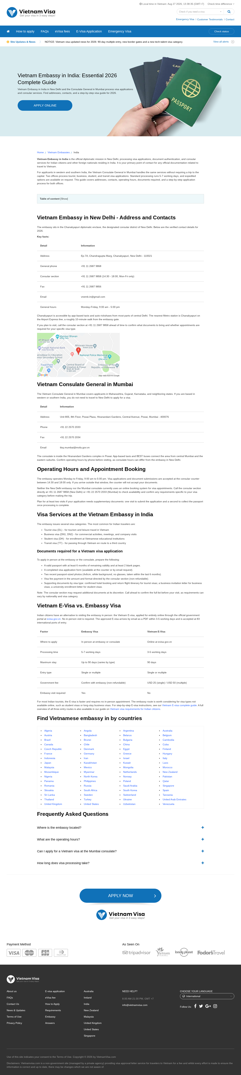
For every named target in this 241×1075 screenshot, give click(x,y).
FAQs (45, 31)
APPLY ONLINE (45, 105)
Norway (127, 776)
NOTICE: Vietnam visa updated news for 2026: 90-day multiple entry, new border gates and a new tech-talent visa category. (114, 41)
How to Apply (52, 1004)
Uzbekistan (129, 804)
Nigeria (48, 776)
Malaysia (49, 767)
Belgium (167, 735)
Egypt (126, 749)
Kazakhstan (90, 762)
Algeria (48, 730)
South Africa (90, 790)
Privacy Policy (14, 1023)
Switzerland (129, 794)
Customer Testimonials (210, 19)
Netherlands (130, 772)
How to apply (25, 31)
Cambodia (168, 739)
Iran (86, 758)
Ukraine (127, 799)
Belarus (127, 735)
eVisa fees (62, 31)
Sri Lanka (49, 794)
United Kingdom (53, 804)
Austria (48, 735)
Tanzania (168, 794)
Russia (87, 785)
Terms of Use (14, 1016)
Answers (50, 1023)
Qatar (166, 781)
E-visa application (55, 991)
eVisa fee (50, 997)
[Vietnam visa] (8, 31)
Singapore (168, 785)
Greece (127, 753)
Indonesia (49, 758)
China (126, 744)
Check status (221, 31)
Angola (88, 730)
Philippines (90, 781)
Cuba (166, 744)
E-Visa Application (89, 31)
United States (91, 804)
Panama (49, 781)
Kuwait (127, 762)
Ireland (88, 997)
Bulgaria (127, 739)
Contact (230, 19)
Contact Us (13, 1004)
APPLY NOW (120, 895)
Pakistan (167, 776)
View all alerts (221, 41)
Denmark (89, 749)
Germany (89, 753)
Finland (167, 749)
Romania (49, 785)
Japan (47, 762)
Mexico (88, 767)
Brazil (47, 739)
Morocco (167, 767)
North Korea (90, 776)
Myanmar (89, 772)
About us (12, 991)
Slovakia (49, 790)
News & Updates (16, 1010)
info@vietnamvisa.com (134, 1005)
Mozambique (51, 772)
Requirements (53, 1010)
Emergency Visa (185, 19)
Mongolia (128, 767)
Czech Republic (53, 749)
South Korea (130, 790)
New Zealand (170, 772)
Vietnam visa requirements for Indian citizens (135, 709)
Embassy (50, 1016)
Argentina (128, 730)
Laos (165, 762)
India (86, 1004)
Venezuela (168, 804)
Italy (165, 758)
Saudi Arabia (130, 785)
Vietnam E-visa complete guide (179, 705)
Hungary (167, 753)
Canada (48, 744)
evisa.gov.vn (54, 618)
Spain (166, 790)
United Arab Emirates (174, 799)
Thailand (49, 799)
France (48, 753)
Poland (127, 781)
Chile (86, 744)
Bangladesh (90, 735)
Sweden (88, 794)
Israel (126, 758)
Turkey (87, 799)
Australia (167, 730)
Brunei (87, 739)
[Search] (229, 12)
